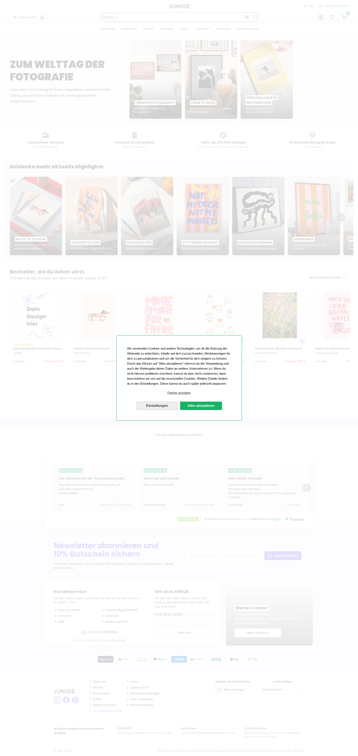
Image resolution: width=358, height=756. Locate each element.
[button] (179, 392)
